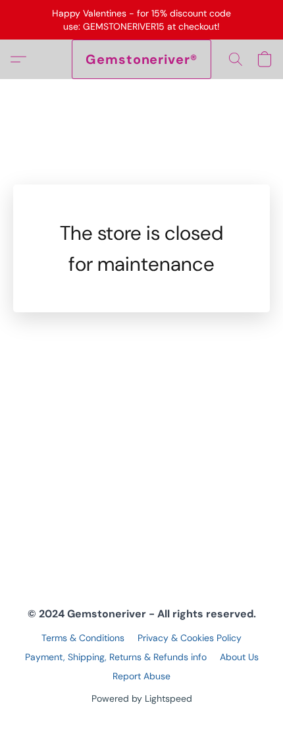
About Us (239, 657)
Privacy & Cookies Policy (190, 638)
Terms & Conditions (82, 638)
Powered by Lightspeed (141, 698)
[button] (141, 59)
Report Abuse (141, 676)
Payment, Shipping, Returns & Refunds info (116, 657)
